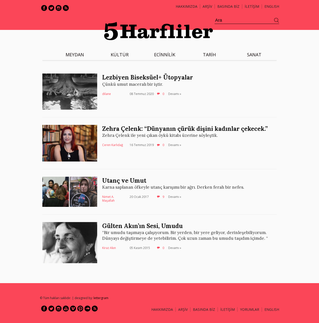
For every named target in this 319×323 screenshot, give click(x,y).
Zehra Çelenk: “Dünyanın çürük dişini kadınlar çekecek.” (185, 129)
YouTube (66, 309)
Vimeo (73, 309)
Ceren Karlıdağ (112, 145)
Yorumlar (249, 309)
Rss (66, 8)
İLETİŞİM (252, 6)
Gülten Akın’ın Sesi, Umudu (142, 226)
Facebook (44, 8)
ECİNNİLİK (164, 55)
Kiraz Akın (109, 248)
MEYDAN (75, 55)
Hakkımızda (186, 6)
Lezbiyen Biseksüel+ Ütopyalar (147, 77)
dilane (106, 94)
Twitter (51, 8)
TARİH (209, 55)
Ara (276, 20)
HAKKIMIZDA (162, 309)
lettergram (100, 298)
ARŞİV (207, 6)
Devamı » (174, 94)
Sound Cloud (87, 309)
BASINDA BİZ (228, 6)
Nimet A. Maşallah (108, 199)
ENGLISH (271, 6)
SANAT (254, 55)
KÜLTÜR (120, 55)
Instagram (59, 8)
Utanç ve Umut (124, 180)
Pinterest (80, 309)
